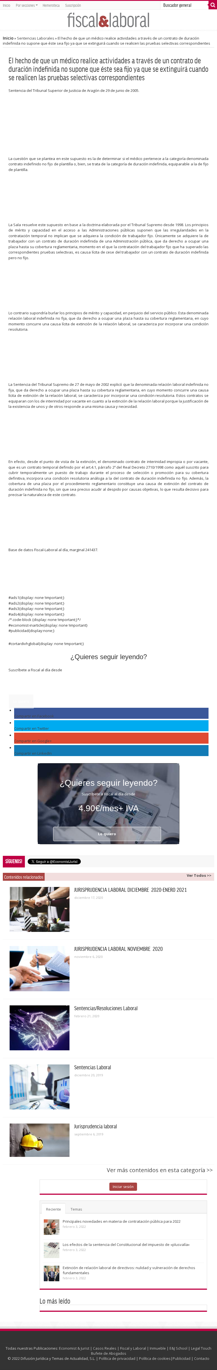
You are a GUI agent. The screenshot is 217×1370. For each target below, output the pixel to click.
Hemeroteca (51, 5)
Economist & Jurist (74, 1348)
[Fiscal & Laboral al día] (108, 19)
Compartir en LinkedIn (33, 753)
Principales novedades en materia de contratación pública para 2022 (122, 1221)
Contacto (201, 1358)
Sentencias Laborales (35, 38)
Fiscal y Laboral (133, 1348)
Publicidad (181, 1358)
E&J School (178, 1348)
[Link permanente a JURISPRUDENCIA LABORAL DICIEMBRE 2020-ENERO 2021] (40, 909)
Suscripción (73, 5)
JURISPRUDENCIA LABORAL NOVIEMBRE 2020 (118, 948)
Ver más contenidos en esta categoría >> (160, 1170)
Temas (76, 1209)
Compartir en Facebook (34, 715)
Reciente (53, 1209)
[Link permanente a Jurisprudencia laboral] (40, 1140)
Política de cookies (155, 1358)
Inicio (6, 5)
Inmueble (158, 1348)
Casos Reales (104, 1348)
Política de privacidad (117, 1358)
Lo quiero (21, 701)
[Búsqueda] (213, 5)
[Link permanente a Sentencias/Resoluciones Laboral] (40, 1027)
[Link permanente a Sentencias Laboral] (40, 1086)
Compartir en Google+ (33, 740)
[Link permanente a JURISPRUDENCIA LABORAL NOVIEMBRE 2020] (40, 968)
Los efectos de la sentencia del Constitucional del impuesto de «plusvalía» (126, 1244)
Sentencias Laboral (92, 1067)
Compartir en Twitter (31, 728)
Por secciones (25, 5)
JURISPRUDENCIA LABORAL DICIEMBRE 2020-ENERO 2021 (130, 889)
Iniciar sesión (123, 1186)
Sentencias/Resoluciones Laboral (106, 1008)
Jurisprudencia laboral (95, 1126)
